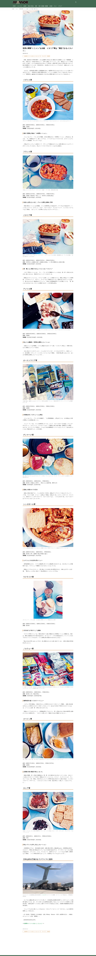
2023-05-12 (25, 53)
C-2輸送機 (43, 894)
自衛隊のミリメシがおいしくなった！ (33, 923)
